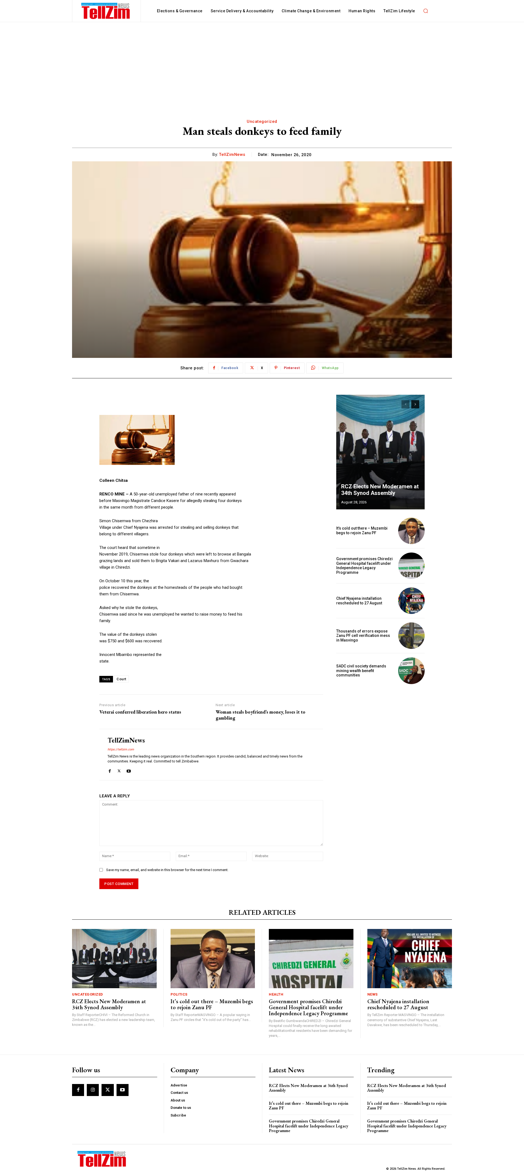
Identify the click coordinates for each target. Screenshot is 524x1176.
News (372, 994)
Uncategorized (262, 121)
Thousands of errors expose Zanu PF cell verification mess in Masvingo (363, 636)
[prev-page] (405, 404)
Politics (179, 994)
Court (121, 679)
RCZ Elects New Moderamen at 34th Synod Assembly (380, 489)
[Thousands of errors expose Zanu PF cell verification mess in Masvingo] (411, 635)
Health (276, 994)
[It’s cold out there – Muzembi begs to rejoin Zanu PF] (411, 531)
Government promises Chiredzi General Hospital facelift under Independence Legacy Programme (364, 566)
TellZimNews (232, 154)
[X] (119, 770)
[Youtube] (129, 770)
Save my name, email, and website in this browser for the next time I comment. (167, 870)
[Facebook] (110, 770)
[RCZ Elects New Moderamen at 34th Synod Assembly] (380, 452)
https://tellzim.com (121, 749)
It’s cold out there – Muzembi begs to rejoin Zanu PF (362, 530)
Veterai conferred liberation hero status (140, 712)
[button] (426, 11)
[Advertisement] (262, 63)
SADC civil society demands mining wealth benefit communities (361, 671)
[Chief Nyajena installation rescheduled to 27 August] (411, 600)
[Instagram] (93, 1090)
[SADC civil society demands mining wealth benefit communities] (411, 670)
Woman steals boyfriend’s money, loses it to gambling (260, 715)
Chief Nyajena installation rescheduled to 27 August (359, 600)
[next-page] (415, 404)
